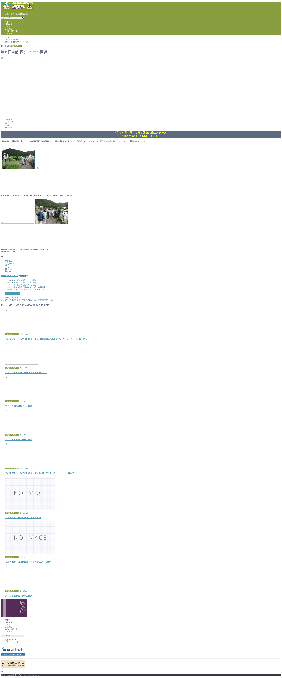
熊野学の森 (18, 675)
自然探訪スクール (9, 275)
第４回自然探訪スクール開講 (12, 298)
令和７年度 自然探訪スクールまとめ (28, 289)
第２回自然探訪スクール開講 (25, 282)
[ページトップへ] (2, 671)
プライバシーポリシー (14, 642)
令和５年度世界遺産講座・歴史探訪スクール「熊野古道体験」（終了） (29, 300)
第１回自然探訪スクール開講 (25, 285)
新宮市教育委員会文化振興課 (16, 14)
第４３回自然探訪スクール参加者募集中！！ (31, 287)
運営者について (11, 640)
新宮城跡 (8, 29)
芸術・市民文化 (11, 31)
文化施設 (8, 33)
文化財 (8, 27)
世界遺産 (8, 24)
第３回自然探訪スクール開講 (25, 280)
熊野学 (8, 22)
